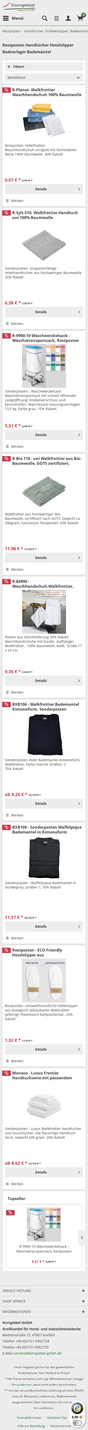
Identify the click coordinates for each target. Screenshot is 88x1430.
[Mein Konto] (68, 18)
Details (41, 189)
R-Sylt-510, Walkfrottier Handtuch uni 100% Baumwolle (45, 215)
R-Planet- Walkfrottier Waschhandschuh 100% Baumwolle (46, 92)
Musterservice (60, 1426)
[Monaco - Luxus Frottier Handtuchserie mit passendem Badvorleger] (44, 1103)
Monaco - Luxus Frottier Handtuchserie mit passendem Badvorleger (42, 1075)
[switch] (77, 1423)
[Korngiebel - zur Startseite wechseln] (19, 6)
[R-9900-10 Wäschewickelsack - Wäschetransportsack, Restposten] (44, 366)
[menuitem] (13, 18)
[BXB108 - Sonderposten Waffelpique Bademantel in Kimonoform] (44, 858)
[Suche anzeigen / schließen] (44, 18)
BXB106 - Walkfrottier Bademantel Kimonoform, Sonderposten (45, 707)
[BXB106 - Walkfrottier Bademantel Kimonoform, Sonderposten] (44, 735)
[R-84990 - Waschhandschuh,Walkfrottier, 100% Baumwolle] (44, 612)
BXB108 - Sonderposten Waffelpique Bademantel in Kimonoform (47, 829)
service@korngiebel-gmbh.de (38, 1353)
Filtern (18, 66)
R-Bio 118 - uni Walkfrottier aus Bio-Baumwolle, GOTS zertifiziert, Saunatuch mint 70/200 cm (46, 461)
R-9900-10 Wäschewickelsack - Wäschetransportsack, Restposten (45, 338)
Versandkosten (21, 1385)
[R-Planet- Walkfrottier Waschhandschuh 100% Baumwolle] (44, 120)
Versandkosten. (44, 1408)
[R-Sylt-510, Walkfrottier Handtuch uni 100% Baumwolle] (44, 243)
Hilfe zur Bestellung (31, 1426)
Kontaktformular (29, 1417)
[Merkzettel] (56, 18)
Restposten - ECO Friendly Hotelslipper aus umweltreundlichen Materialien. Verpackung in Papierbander (44, 952)
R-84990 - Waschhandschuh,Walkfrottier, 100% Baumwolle (43, 584)
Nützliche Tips (57, 1417)
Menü (17, 18)
